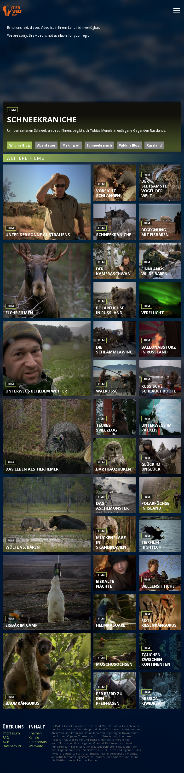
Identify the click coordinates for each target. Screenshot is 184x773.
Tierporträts (38, 742)
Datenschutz (12, 746)
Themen (35, 733)
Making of (71, 145)
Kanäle (34, 737)
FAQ (6, 737)
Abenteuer (46, 145)
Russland (154, 145)
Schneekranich (99, 145)
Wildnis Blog (19, 145)
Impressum (11, 733)
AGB (6, 742)
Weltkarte (36, 746)
